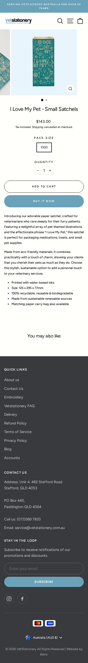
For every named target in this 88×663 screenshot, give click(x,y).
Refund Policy (15, 423)
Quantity (43, 162)
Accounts (12, 458)
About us (11, 380)
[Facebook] (22, 599)
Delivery (10, 414)
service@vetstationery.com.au (40, 528)
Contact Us (13, 388)
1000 (44, 147)
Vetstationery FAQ (19, 406)
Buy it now (44, 201)
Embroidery (13, 397)
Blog (7, 449)
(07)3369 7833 (29, 519)
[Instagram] (9, 599)
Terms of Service (18, 432)
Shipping (37, 127)
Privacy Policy (15, 440)
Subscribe (43, 582)
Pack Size (44, 138)
